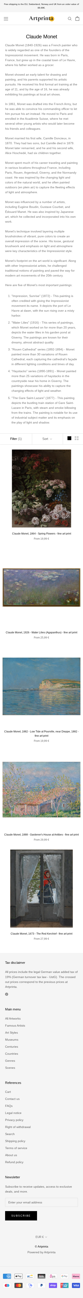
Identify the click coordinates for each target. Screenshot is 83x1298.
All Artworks (13, 1018)
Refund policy (14, 1162)
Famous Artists (15, 1025)
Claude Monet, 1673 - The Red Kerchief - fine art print (41, 933)
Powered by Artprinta (41, 1252)
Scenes (10, 1067)
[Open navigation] (6, 18)
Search (10, 1134)
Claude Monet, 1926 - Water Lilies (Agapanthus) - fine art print (41, 632)
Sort (45, 439)
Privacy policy (14, 1120)
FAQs (9, 1106)
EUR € (40, 1237)
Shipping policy (15, 1141)
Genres (10, 1060)
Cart (8, 1091)
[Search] (70, 18)
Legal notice (13, 1113)
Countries (11, 1053)
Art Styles (11, 1032)
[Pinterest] (6, 994)
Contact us (12, 1099)
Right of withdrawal (18, 1127)
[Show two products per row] (77, 438)
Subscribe (21, 1215)
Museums (11, 1039)
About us (11, 1155)
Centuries (11, 1046)
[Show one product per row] (69, 438)
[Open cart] (77, 18)
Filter (16, 439)
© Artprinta (41, 1246)
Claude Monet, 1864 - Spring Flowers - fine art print (41, 533)
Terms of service (16, 1148)
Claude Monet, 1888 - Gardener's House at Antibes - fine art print (41, 834)
